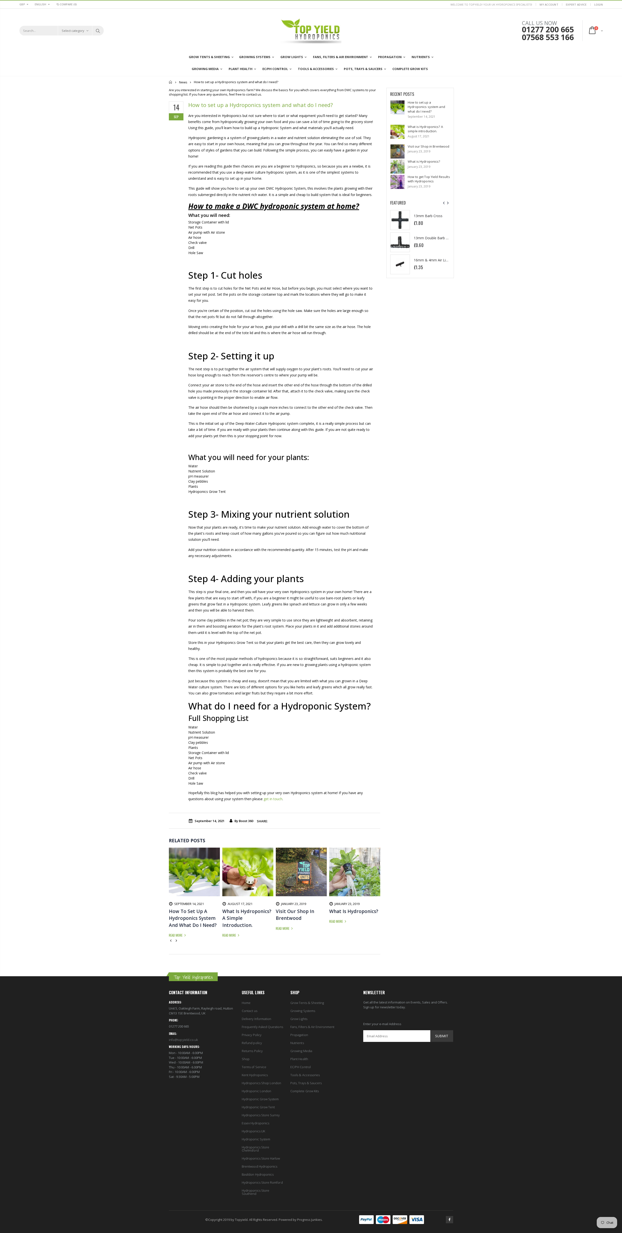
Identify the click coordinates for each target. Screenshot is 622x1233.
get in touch (273, 799)
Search (97, 30)
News (183, 82)
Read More (176, 935)
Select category (73, 30)
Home (171, 82)
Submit (441, 1036)
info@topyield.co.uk (183, 1040)
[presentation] (444, 203)
